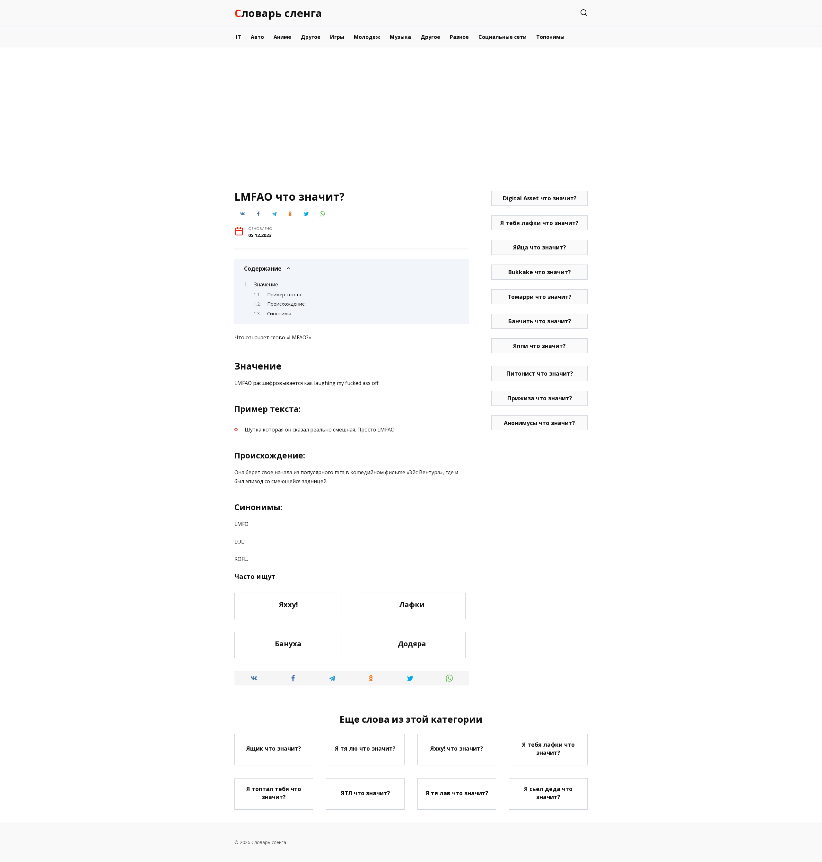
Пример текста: (284, 294)
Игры (337, 36)
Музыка (400, 36)
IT (238, 36)
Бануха (288, 643)
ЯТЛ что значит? (365, 793)
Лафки (411, 604)
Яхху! (288, 604)
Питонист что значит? (539, 373)
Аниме (282, 36)
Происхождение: (286, 303)
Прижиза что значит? (539, 398)
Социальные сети (502, 36)
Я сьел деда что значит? (548, 793)
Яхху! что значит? (456, 748)
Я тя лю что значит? (365, 748)
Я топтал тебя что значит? (273, 793)
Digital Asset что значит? (540, 198)
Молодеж (367, 36)
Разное (459, 36)
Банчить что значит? (539, 321)
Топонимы (550, 36)
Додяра (412, 643)
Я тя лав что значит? (456, 793)
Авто (257, 36)
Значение (266, 284)
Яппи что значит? (539, 346)
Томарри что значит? (540, 296)
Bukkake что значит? (539, 272)
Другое (310, 36)
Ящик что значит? (273, 748)
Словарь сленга (278, 13)
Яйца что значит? (539, 247)
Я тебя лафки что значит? (539, 223)
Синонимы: (279, 313)
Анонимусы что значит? (539, 423)
